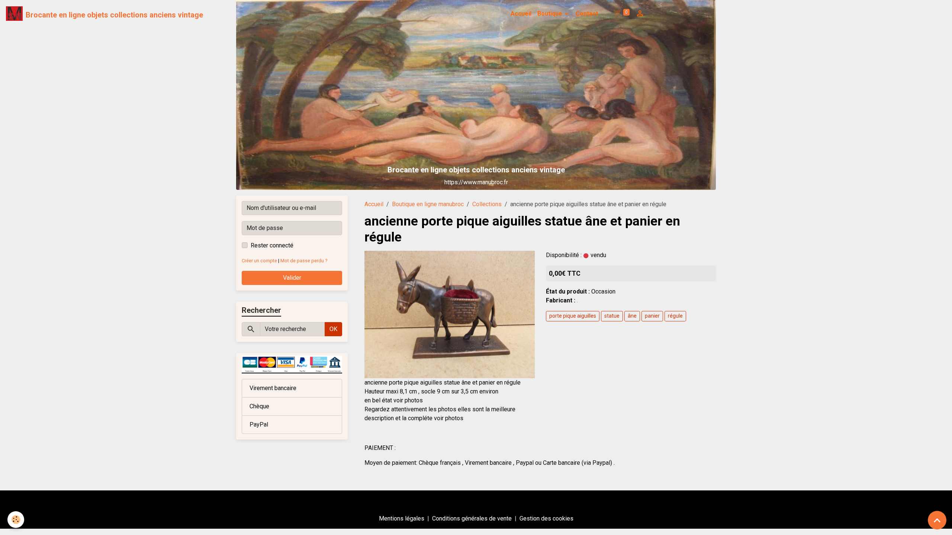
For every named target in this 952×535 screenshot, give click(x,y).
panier (652, 316)
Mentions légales (401, 518)
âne (632, 316)
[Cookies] (15, 519)
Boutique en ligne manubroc (428, 204)
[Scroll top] (937, 520)
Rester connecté (272, 245)
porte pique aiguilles (572, 316)
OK (333, 329)
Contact (587, 13)
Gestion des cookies (546, 518)
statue (612, 316)
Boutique (550, 13)
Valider (292, 277)
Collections (487, 204)
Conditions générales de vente (472, 518)
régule (675, 316)
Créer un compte (259, 260)
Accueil (521, 13)
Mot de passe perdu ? (303, 260)
